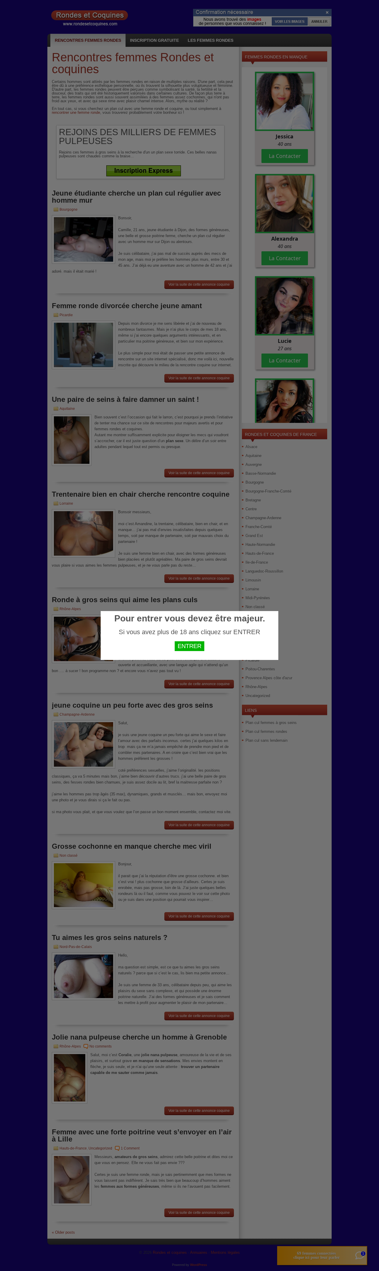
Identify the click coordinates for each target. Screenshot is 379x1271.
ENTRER (189, 646)
